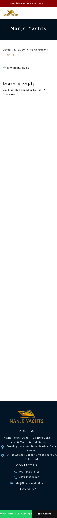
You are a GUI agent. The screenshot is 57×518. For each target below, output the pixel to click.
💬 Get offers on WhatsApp (16, 514)
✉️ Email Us (44, 514)
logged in (25, 89)
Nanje (11, 55)
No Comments (39, 49)
